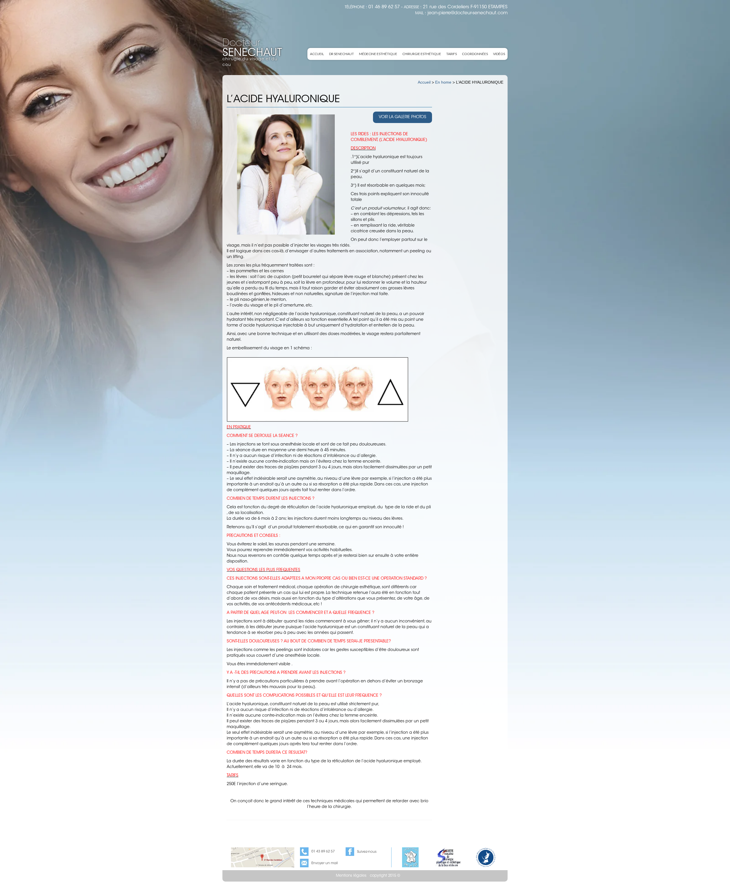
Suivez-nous (366, 852)
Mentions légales (351, 876)
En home (443, 82)
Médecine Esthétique (378, 54)
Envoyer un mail (324, 863)
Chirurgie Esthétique (421, 54)
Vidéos (499, 54)
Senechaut (252, 49)
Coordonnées (475, 54)
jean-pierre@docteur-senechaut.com (467, 13)
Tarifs (451, 54)
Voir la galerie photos (402, 117)
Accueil (317, 54)
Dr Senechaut (341, 54)
